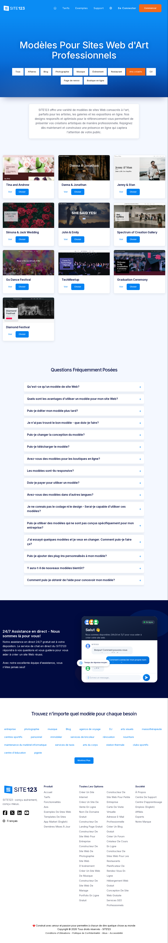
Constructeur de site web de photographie (88, 851)
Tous (17, 71)
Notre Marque (143, 821)
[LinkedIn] (19, 812)
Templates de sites (55, 816)
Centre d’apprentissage (148, 802)
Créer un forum (116, 836)
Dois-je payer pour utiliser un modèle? (53, 482)
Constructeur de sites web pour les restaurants (118, 856)
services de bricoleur (82, 737)
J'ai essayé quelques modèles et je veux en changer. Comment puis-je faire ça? (79, 542)
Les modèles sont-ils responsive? (50, 470)
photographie (31, 729)
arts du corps (90, 744)
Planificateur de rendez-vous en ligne (116, 870)
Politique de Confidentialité (86, 933)
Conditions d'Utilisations (57, 933)
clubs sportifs (140, 744)
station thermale (115, 744)
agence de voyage (90, 729)
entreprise (10, 729)
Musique (81, 71)
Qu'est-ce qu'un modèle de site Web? (53, 386)
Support (99, 8)
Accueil (48, 792)
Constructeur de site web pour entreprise (88, 836)
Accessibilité (116, 933)
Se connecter (127, 8)
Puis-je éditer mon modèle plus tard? (52, 410)
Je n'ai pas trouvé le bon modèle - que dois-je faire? (63, 422)
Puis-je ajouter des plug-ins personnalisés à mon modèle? (67, 556)
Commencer (150, 8)
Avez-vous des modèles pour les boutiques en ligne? (63, 458)
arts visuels (127, 729)
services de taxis (64, 744)
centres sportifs (13, 737)
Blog (46, 71)
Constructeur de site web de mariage (88, 885)
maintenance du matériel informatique (25, 744)
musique (52, 729)
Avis (46, 806)
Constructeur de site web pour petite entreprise (118, 797)
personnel (36, 737)
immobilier (56, 737)
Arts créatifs (135, 71)
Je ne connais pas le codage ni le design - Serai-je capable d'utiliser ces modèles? (76, 509)
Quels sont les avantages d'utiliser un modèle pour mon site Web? (72, 398)
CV (151, 71)
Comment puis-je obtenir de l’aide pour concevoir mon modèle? (71, 580)
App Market (56, 821)
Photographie (62, 71)
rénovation (109, 737)
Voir (10, 192)
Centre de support (146, 797)
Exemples (81, 8)
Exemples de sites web (57, 811)
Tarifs (66, 8)
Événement (98, 71)
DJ (110, 729)
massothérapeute (152, 729)
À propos (140, 792)
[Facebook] (5, 812)
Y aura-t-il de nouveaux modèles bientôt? (55, 568)
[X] (12, 812)
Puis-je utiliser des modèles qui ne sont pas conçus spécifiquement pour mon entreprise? (80, 525)
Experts (139, 816)
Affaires (32, 71)
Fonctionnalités (52, 802)
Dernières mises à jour (57, 826)
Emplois (145, 806)
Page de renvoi (71, 80)
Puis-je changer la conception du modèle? (56, 434)
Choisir (22, 192)
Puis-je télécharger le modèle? (48, 446)
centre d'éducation (15, 752)
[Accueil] (55, 8)
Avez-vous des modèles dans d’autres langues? (60, 494)
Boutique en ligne (95, 80)
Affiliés (139, 811)
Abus (104, 933)
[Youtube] (26, 812)
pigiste (38, 752)
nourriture (128, 737)
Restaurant (116, 71)
